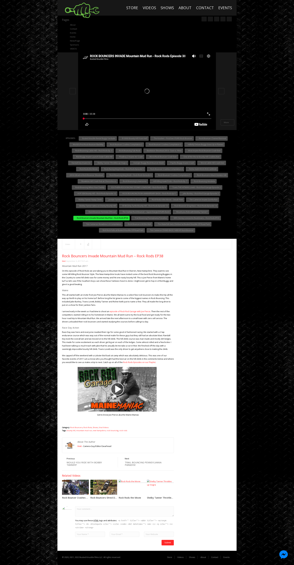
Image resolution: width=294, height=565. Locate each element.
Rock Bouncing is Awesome (135, 181)
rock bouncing (112, 430)
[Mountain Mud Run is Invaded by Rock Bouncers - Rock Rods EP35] (82, 10)
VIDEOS (73, 48)
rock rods (123, 430)
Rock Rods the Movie (88, 169)
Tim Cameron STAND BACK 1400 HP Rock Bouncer (172, 230)
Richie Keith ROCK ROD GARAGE (203, 169)
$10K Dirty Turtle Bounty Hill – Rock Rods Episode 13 (145, 205)
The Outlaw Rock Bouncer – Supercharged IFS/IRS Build (146, 212)
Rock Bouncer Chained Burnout (212, 138)
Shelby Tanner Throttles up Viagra (112, 163)
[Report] (96, 244)
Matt (64, 261)
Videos (149, 7)
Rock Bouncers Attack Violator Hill (211, 175)
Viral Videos (104, 427)
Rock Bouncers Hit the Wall (139, 224)
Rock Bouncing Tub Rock (129, 150)
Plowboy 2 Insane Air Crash (131, 156)
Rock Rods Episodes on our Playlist (139, 362)
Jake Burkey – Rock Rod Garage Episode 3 (200, 193)
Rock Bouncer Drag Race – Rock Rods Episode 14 (195, 205)
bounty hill (71, 430)
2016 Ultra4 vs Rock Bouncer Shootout (86, 175)
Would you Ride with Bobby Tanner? (191, 212)
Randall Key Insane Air (81, 163)
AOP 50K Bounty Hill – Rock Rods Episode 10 (96, 193)
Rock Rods (87, 427)
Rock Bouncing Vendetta (204, 181)
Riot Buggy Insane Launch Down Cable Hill (94, 156)
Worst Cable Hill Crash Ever (212, 163)
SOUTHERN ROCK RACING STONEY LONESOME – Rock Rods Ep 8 (138, 187)
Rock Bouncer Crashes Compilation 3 (165, 144)
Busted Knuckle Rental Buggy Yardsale (98, 138)
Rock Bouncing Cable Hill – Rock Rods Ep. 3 (93, 150)
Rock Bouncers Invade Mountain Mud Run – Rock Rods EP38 (102, 218)
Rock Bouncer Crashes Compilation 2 (126, 144)
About (185, 7)
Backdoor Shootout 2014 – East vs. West (163, 150)
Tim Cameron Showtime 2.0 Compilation (103, 224)
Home (72, 36)
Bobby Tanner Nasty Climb (90, 199)
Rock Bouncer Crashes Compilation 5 (174, 175)
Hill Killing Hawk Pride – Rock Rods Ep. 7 (170, 181)
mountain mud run (84, 430)
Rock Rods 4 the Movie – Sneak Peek (167, 199)
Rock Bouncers (76, 427)
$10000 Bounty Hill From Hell (134, 138)
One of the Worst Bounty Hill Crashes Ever (201, 156)
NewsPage (75, 40)
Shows (167, 7)
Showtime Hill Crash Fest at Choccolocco (98, 181)
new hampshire (99, 430)
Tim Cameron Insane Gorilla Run (203, 199)
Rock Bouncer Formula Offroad (102, 212)
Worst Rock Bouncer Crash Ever (163, 156)
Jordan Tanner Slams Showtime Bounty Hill (126, 199)
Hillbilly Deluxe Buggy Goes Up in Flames (205, 144)
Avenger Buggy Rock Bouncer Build (148, 163)
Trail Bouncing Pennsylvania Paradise (150, 218)
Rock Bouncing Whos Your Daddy (89, 187)
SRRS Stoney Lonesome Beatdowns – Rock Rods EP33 (196, 218)
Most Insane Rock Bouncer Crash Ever (204, 150)
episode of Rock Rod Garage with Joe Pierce (130, 311)
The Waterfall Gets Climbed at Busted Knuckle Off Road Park (183, 224)
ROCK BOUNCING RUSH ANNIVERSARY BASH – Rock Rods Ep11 (149, 193)
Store (132, 7)
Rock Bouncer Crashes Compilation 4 (166, 169)
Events (225, 7)
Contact (205, 7)
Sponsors (74, 44)
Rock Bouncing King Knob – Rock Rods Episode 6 (130, 175)
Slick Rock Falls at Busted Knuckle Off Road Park (122, 230)
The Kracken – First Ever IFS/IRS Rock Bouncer (172, 138)
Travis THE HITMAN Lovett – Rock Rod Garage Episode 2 (196, 187)
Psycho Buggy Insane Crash (182, 163)
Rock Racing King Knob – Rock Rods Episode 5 (124, 169)
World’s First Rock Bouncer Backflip (87, 144)
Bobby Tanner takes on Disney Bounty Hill (97, 205)
